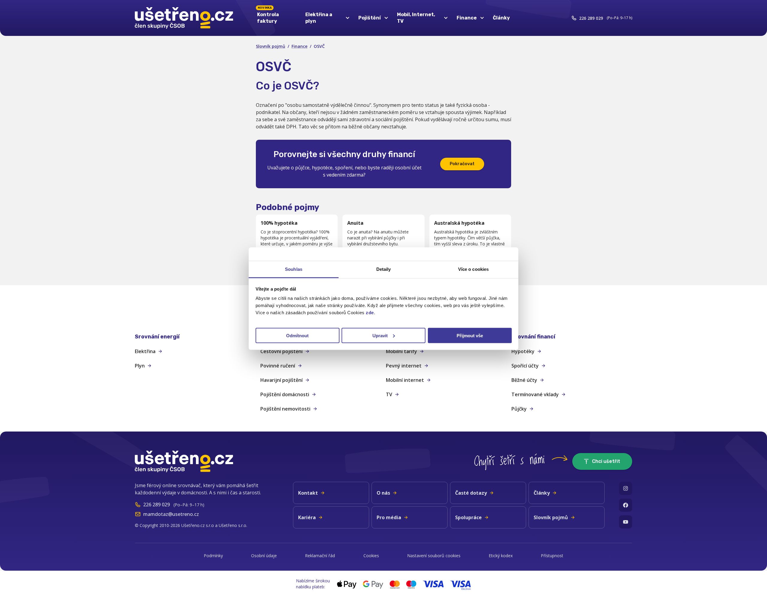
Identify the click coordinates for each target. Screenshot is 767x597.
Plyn (140, 365)
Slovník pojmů (270, 46)
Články (501, 18)
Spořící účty (525, 365)
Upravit (380, 335)
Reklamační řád (320, 555)
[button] (195, 337)
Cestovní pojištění (281, 351)
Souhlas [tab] (293, 268)
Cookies (371, 555)
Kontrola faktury (268, 16)
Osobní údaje (264, 555)
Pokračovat (462, 163)
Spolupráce (468, 517)
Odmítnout (297, 335)
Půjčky (519, 408)
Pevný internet (404, 365)
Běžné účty (524, 380)
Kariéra (307, 517)
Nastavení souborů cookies (433, 555)
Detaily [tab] (383, 268)
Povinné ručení (277, 365)
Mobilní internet (405, 380)
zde (370, 312)
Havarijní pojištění (281, 380)
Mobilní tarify (401, 351)
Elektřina (145, 351)
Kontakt (308, 493)
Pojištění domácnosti (284, 394)
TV (389, 394)
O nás (383, 493)
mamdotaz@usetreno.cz (171, 514)
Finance (299, 46)
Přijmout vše (470, 335)
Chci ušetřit (606, 461)
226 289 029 (591, 18)
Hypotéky (523, 351)
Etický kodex (501, 555)
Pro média (389, 517)
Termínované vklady (535, 394)
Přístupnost (552, 555)
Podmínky (213, 555)
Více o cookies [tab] (473, 268)
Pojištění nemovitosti (285, 408)
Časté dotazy (471, 493)
